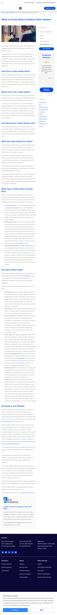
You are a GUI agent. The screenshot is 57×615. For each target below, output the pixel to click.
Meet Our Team (24, 567)
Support (39, 564)
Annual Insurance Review (44, 577)
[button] (20, 8)
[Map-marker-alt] (2, 552)
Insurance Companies (25, 574)
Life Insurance (5, 570)
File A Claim (40, 570)
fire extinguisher (20, 358)
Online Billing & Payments (44, 567)
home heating (24, 275)
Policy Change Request (43, 574)
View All (41, 126)
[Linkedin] (16, 552)
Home (3, 12)
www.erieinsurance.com (28, 492)
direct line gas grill (27, 245)
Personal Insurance (6, 564)
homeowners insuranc (7, 421)
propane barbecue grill (13, 207)
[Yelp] (9, 552)
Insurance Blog (10, 12)
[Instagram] (12, 552)
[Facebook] (6, 552)
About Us (22, 564)
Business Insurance (6, 567)
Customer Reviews (25, 570)
